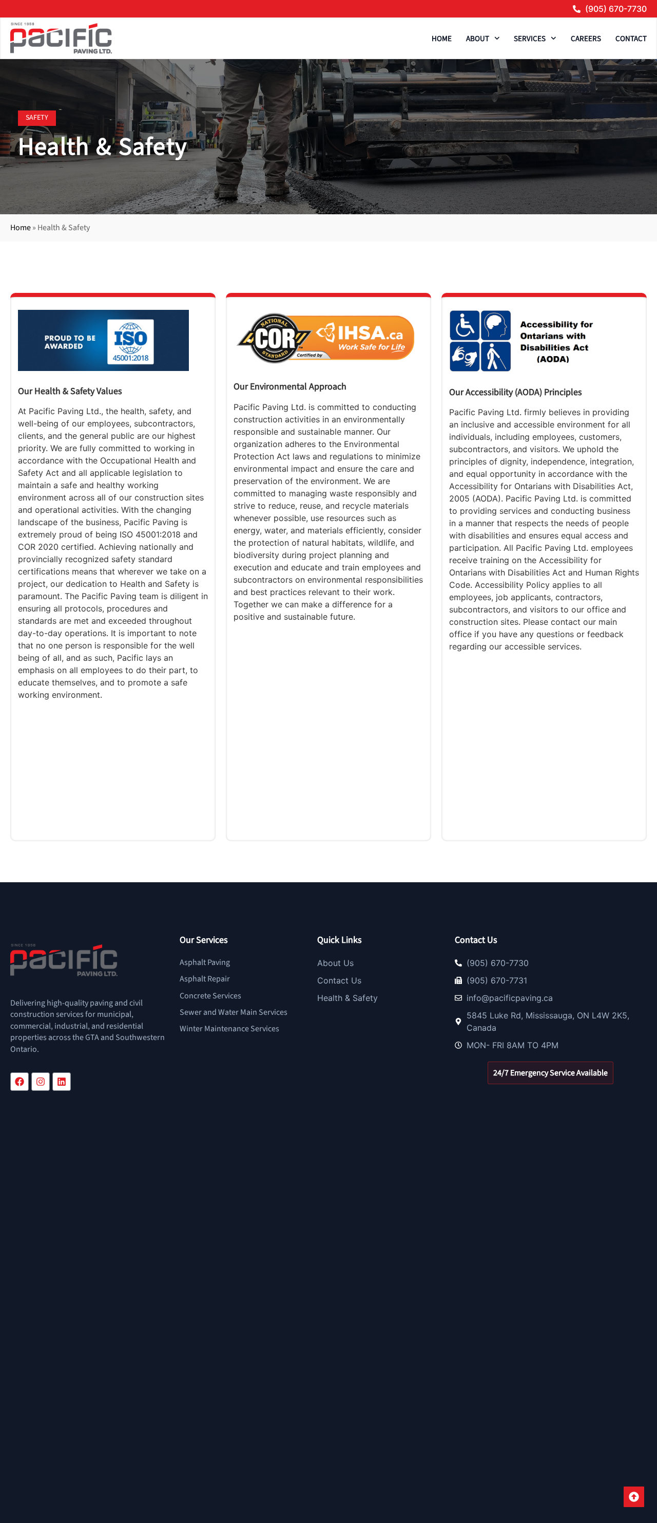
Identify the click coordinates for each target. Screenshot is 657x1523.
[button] (37, 118)
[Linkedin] (61, 1081)
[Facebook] (19, 1081)
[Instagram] (40, 1081)
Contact (631, 38)
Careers (586, 38)
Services (530, 38)
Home (442, 38)
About (477, 38)
